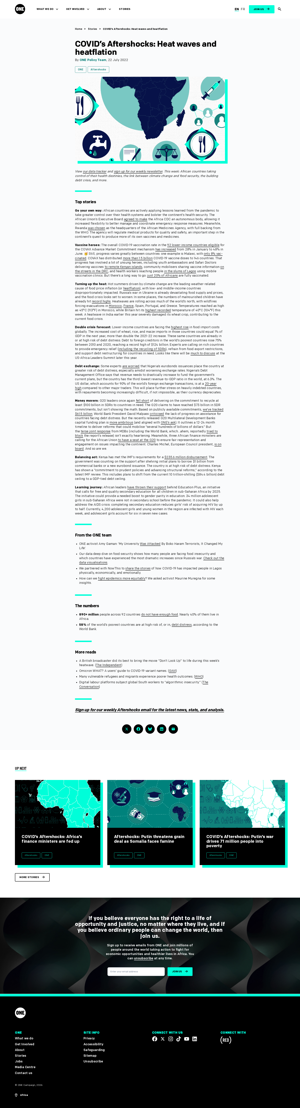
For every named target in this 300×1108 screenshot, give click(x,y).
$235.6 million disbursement (185, 457)
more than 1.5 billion (138, 258)
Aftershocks (98, 69)
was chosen (96, 228)
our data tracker (94, 171)
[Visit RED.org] (225, 1040)
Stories (124, 9)
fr (243, 9)
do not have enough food (159, 614)
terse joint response (96, 431)
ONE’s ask (168, 422)
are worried (131, 366)
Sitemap (90, 1056)
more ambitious (121, 422)
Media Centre (25, 1067)
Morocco (115, 306)
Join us (258, 9)
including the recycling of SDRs (142, 349)
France (128, 306)
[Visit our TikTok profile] (178, 1038)
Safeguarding (94, 1050)
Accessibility (93, 1044)
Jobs (19, 1061)
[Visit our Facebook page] (154, 1038)
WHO (199, 676)
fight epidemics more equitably (121, 578)
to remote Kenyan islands (123, 267)
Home (78, 29)
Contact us (23, 1073)
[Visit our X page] (162, 1038)
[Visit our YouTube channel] (186, 1038)
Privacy (89, 1038)
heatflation (131, 288)
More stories (29, 877)
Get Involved (75, 9)
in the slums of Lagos (180, 271)
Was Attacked (150, 544)
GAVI (172, 671)
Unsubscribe (93, 1061)
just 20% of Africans (162, 275)
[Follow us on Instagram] (170, 1038)
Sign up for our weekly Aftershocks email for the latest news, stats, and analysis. (149, 710)
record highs (101, 301)
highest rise (180, 327)
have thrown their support (146, 487)
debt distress (182, 625)
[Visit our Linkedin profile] (194, 1038)
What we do (45, 9)
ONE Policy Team (93, 60)
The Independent (108, 665)
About (101, 9)
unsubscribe (143, 958)
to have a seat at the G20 (137, 440)
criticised (157, 414)
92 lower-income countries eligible (193, 245)
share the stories (138, 568)
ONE (80, 69)
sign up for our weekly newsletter (138, 171)
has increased (165, 249)
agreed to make (135, 219)
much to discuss (203, 353)
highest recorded (158, 310)
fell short (142, 401)
